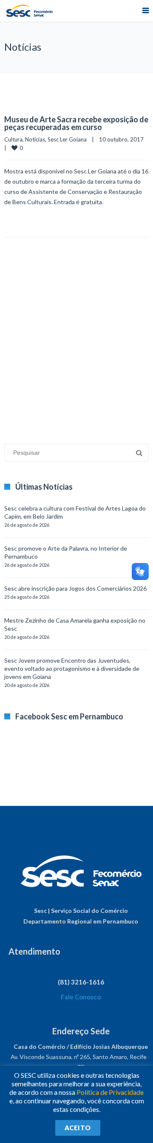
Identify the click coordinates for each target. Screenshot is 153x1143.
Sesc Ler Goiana (67, 139)
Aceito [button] (78, 1127)
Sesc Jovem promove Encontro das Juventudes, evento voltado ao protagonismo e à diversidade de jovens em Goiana (71, 668)
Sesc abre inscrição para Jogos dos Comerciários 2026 (75, 588)
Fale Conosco (81, 997)
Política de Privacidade (110, 1092)
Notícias (35, 139)
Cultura (13, 139)
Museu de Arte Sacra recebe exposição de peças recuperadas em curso (76, 123)
